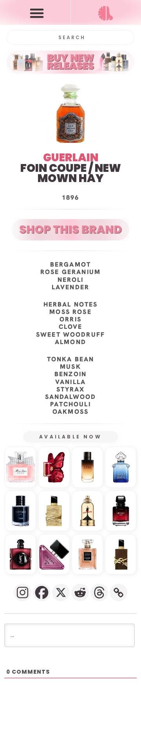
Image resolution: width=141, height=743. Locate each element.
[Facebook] (42, 592)
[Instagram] (22, 592)
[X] (61, 592)
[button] (37, 13)
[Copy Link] (118, 592)
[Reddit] (80, 592)
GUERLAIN (70, 157)
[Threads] (99, 592)
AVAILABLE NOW (70, 436)
